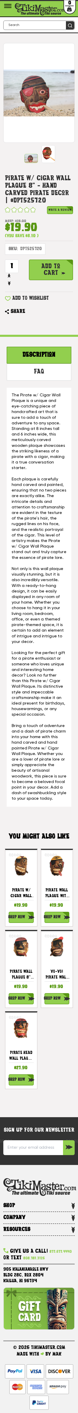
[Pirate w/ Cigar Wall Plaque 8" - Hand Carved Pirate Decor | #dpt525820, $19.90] (21, 865)
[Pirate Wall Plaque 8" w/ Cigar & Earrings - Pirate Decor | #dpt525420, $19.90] (21, 947)
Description (39, 355)
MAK (56, 1354)
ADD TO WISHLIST (30, 298)
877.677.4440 (61, 1252)
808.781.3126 (34, 1258)
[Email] (30, 312)
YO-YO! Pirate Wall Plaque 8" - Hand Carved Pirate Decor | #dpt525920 (57, 975)
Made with (29, 1354)
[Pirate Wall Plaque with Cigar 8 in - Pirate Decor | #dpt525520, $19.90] (57, 865)
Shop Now (17, 917)
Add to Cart (50, 269)
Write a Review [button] (60, 210)
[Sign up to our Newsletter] (69, 1147)
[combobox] (39, 25)
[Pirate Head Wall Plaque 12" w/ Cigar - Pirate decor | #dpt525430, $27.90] (21, 1028)
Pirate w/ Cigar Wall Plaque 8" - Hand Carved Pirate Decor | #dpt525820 (21, 894)
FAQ (39, 372)
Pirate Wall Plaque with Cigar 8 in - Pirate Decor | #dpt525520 (57, 894)
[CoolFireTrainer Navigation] (8, 6)
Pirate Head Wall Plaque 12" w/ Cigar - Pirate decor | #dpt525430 (21, 1056)
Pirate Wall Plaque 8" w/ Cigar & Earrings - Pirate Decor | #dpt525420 (21, 975)
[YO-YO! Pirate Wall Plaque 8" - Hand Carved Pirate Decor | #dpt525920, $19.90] (57, 947)
